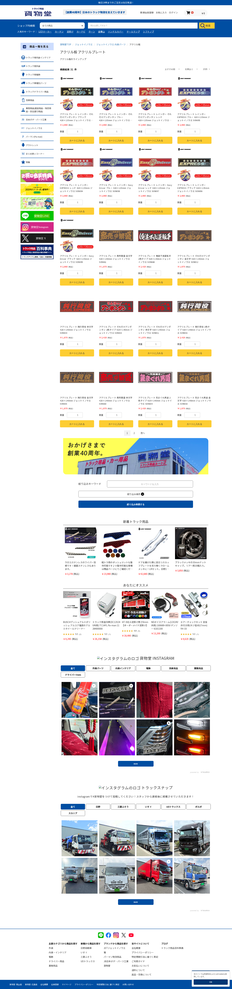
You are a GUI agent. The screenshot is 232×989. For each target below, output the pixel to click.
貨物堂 (107, 965)
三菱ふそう (86, 956)
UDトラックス (88, 961)
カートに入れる (77, 140)
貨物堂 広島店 (31, 984)
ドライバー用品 (56, 961)
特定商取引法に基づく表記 (145, 956)
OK (210, 982)
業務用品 (53, 965)
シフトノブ (148, 31)
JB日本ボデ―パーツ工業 (116, 961)
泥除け (70, 31)
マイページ (66, 984)
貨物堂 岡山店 (15, 984)
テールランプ (133, 31)
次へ (142, 433)
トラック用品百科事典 (172, 948)
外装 (51, 948)
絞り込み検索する (136, 504)
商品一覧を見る (39, 46)
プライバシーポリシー (143, 952)
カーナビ (81, 31)
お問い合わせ (128, 984)
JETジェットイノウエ (114, 948)
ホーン (92, 31)
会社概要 (136, 948)
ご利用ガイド (138, 961)
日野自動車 (86, 948)
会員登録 (55, 984)
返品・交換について (142, 974)
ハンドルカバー (115, 31)
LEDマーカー (45, 31)
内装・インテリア (57, 952)
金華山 (101, 31)
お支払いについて (140, 965)
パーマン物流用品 (112, 956)
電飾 (51, 956)
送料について (138, 970)
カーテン (59, 31)
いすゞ (84, 952)
